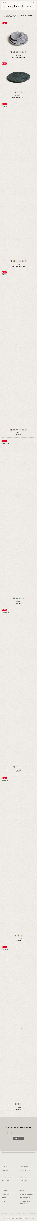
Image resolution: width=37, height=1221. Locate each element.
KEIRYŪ (18, 770)
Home (9, 15)
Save (5, 23)
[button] (4, 2)
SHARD (18, 601)
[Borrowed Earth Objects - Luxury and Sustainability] (18, 6)
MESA (18, 433)
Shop (15, 15)
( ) (31, 2)
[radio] (11, 52)
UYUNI (18, 1107)
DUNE (18, 264)
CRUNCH (19, 938)
